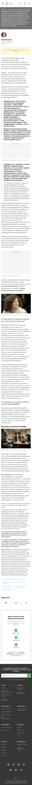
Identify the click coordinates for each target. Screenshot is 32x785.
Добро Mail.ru (7, 586)
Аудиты (19, 727)
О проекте (3, 744)
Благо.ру (22, 579)
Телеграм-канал (8, 764)
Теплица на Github (6, 730)
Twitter (16, 769)
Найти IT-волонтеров (6, 714)
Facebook (13, 764)
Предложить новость (22, 744)
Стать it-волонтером (6, 727)
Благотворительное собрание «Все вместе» (13, 583)
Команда (3, 747)
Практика (3, 688)
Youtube (10, 769)
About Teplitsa (5, 755)
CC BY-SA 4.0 (25, 783)
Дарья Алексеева (6, 39)
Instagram (18, 764)
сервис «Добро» (20, 62)
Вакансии (3, 750)
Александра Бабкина (9, 579)
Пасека (19, 735)
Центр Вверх (7, 590)
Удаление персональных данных (21, 748)
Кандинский (20, 730)
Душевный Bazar (7, 414)
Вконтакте (23, 764)
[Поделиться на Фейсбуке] (16, 603)
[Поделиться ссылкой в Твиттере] (6, 603)
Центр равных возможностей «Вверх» (17, 471)
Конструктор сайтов (6, 709)
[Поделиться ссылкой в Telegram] (26, 603)
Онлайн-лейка (20, 733)
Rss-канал (21, 769)
